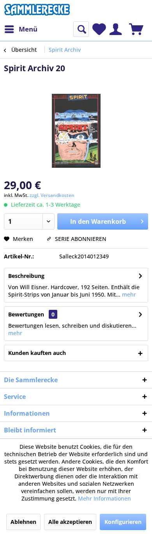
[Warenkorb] (136, 29)
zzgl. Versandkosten (52, 195)
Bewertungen (26, 314)
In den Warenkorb (98, 221)
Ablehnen (23, 521)
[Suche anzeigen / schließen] (81, 29)
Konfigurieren (122, 521)
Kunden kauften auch (37, 353)
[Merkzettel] (99, 29)
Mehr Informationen (104, 498)
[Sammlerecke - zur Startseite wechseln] (37, 11)
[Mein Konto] (116, 29)
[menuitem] (20, 29)
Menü (28, 29)
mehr (128, 294)
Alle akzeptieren (70, 521)
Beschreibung (26, 275)
